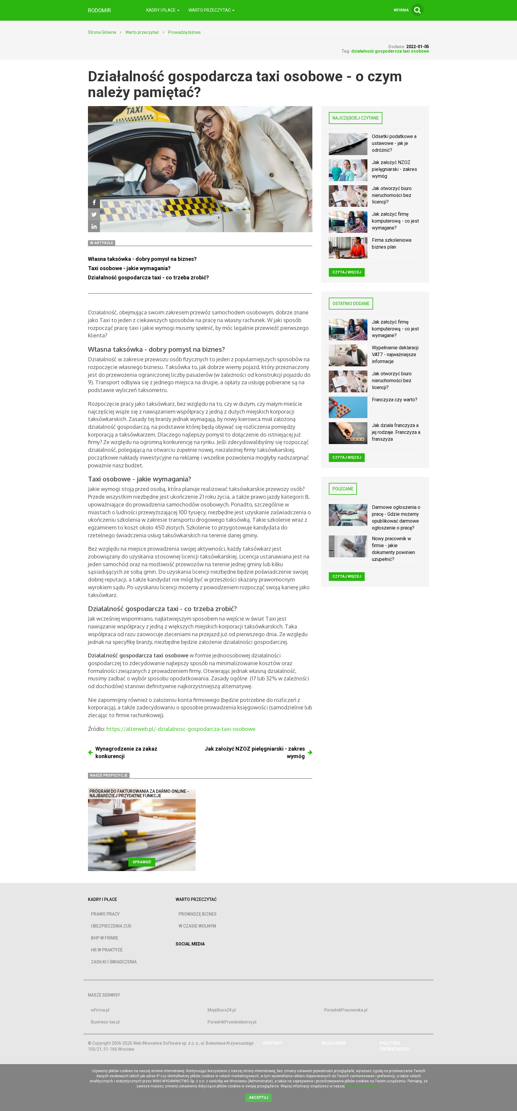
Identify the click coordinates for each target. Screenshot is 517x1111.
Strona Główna (102, 32)
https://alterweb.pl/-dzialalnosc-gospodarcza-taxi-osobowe (181, 729)
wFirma (401, 10)
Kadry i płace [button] (161, 10)
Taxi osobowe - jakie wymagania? (130, 268)
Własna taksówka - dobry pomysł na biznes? (143, 259)
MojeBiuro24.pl (222, 1010)
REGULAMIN (333, 1043)
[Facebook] (94, 202)
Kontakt (273, 1043)
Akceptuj (258, 1097)
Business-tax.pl (105, 1022)
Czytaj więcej (346, 272)
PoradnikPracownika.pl (345, 1010)
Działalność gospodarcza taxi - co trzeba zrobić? (148, 277)
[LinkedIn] (94, 226)
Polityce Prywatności (363, 1086)
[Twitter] (94, 214)
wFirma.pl (100, 1010)
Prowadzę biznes (184, 32)
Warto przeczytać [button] (210, 10)
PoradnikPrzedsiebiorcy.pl (232, 1022)
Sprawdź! (142, 862)
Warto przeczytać (142, 32)
